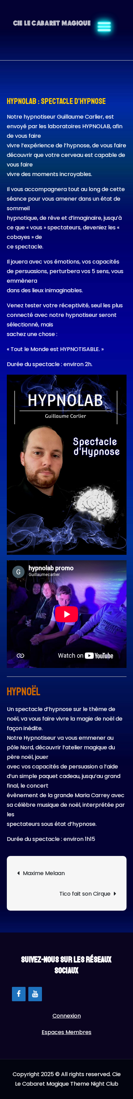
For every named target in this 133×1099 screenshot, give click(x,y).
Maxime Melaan (44, 873)
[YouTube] (35, 994)
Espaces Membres (66, 1032)
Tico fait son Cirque (84, 894)
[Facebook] (19, 994)
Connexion (67, 1016)
